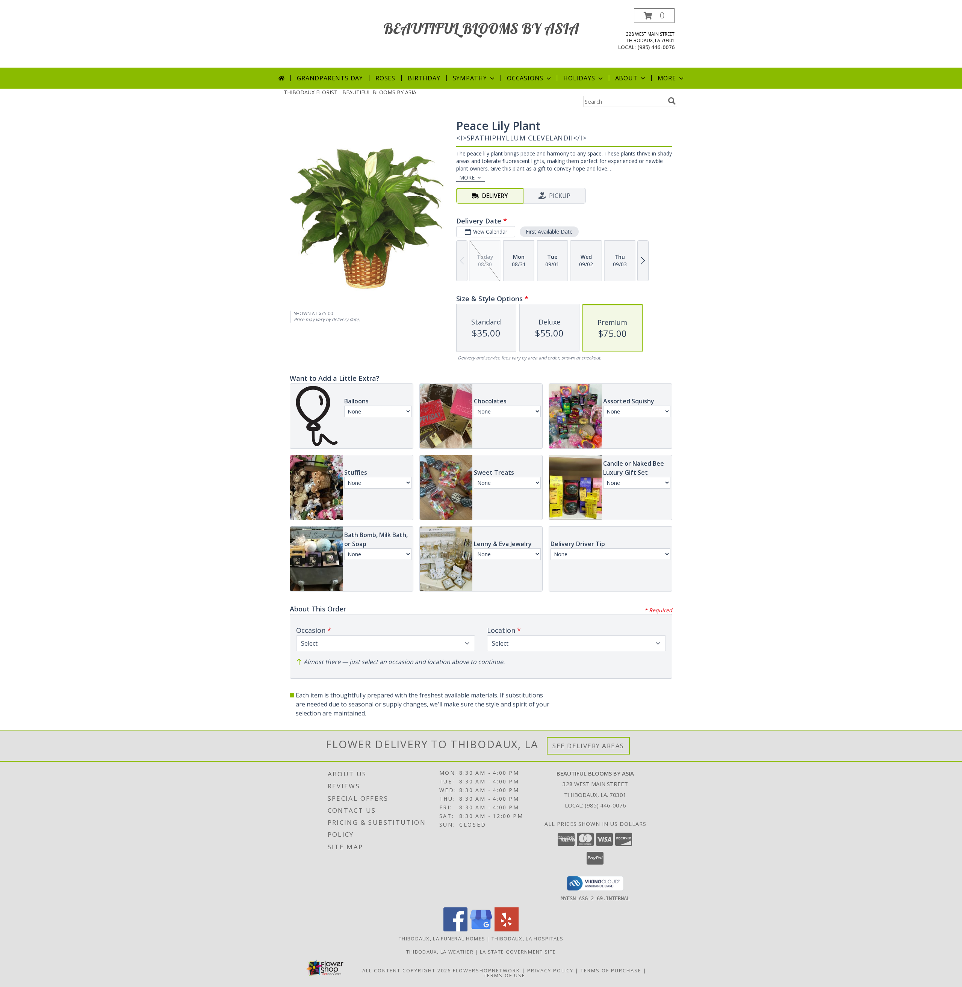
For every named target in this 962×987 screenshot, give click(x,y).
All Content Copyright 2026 (406, 970)
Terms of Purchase (611, 970)
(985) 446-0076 (656, 47)
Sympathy (470, 78)
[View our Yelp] (507, 929)
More (667, 78)
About (626, 78)
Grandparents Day (330, 78)
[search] (672, 101)
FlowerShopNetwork (486, 970)
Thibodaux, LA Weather (439, 951)
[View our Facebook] (455, 929)
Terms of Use (504, 975)
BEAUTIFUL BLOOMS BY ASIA (481, 28)
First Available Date (549, 231)
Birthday (424, 78)
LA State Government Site (518, 951)
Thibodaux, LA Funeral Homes (442, 938)
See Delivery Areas (588, 745)
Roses (385, 78)
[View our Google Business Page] (481, 929)
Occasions (525, 78)
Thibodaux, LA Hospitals (527, 938)
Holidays (579, 78)
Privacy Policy (550, 970)
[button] (654, 15)
